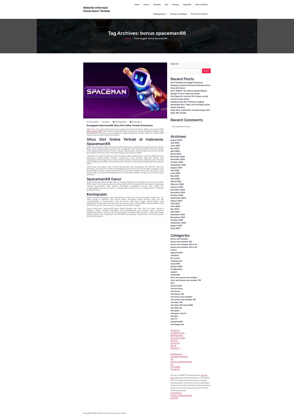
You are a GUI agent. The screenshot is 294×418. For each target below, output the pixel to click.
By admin (105, 122)
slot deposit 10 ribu (178, 333)
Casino (146, 5)
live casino (175, 258)
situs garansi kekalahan (179, 357)
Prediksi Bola (176, 269)
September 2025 (178, 165)
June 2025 (175, 173)
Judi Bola (157, 5)
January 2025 (177, 187)
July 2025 (175, 170)
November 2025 (178, 159)
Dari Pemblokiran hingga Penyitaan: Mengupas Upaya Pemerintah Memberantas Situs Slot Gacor (190, 85)
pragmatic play (176, 393)
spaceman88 (176, 322)
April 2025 (175, 179)
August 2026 (176, 140)
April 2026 (175, 151)
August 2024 (176, 201)
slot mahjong (175, 367)
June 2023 (175, 228)
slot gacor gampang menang (181, 362)
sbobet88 (175, 275)
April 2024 (175, 212)
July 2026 (175, 143)
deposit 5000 (177, 253)
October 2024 (177, 195)
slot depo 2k (175, 369)
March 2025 (176, 181)
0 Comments (137, 122)
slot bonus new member (181, 297)
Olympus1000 (176, 266)
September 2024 (178, 198)
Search (174, 64)
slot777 (174, 319)
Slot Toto (174, 341)
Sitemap (175, 5)
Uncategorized (120, 122)
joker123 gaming (177, 336)
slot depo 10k (177, 302)
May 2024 (175, 209)
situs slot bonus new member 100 (186, 280)
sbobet (174, 272)
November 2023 (178, 217)
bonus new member (179, 239)
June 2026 (175, 146)
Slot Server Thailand (199, 14)
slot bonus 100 (177, 294)
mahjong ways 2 (177, 354)
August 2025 (176, 168)
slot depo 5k (176, 308)
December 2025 (178, 157)
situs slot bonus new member (184, 277)
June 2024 (175, 206)
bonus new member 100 (181, 242)
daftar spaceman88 (94, 131)
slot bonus (175, 291)
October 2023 (177, 220)
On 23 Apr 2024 (92, 122)
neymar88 (175, 264)
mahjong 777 (175, 348)
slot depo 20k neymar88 (182, 305)
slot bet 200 (176, 286)
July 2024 (175, 203)
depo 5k (173, 346)
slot (172, 359)
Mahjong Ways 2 (159, 14)
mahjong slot (176, 261)
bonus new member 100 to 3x (184, 244)
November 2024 (178, 192)
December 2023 (178, 214)
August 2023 (176, 226)
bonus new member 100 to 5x (184, 247)
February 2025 (177, 184)
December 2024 (178, 190)
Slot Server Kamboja (178, 14)
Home (137, 5)
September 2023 (178, 223)
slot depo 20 (175, 343)
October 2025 (177, 162)
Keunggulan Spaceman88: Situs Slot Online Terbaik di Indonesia (120, 125)
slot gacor (175, 311)
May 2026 (175, 148)
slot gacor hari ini (178, 313)
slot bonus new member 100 (183, 300)
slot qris (174, 316)
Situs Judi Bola (201, 5)
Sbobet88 (187, 5)
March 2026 (176, 154)
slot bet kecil (176, 288)
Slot (166, 5)
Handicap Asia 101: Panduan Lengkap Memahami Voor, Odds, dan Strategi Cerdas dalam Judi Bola (190, 104)
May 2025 (175, 176)
